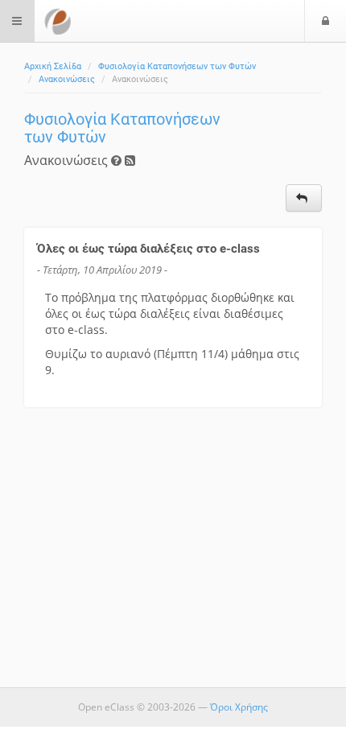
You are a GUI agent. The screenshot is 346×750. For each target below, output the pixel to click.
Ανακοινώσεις (67, 79)
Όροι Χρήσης (239, 707)
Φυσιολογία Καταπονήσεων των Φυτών (177, 66)
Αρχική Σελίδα (52, 66)
